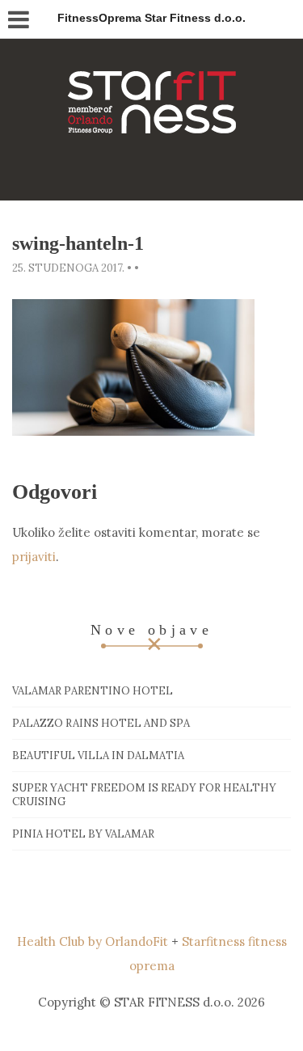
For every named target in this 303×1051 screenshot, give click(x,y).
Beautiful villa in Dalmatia (98, 755)
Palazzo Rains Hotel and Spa (101, 723)
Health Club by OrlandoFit (92, 941)
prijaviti (34, 556)
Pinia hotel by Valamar (83, 834)
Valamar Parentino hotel (92, 691)
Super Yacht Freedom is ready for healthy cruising (144, 794)
